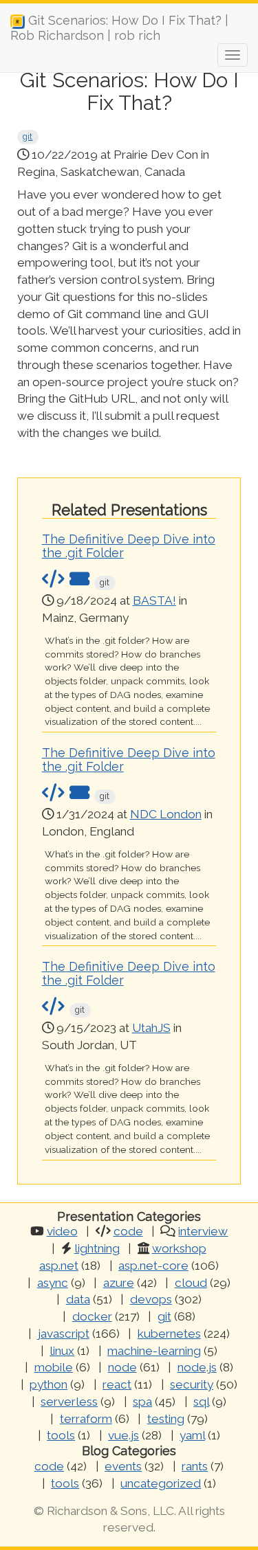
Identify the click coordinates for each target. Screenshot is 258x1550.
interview (203, 1231)
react (117, 1384)
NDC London (166, 814)
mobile (53, 1367)
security (191, 1384)
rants (195, 1466)
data (78, 1299)
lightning (97, 1248)
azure (118, 1283)
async (52, 1283)
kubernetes (169, 1333)
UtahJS (151, 1028)
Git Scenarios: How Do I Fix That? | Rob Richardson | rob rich (119, 25)
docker (92, 1316)
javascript (63, 1333)
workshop (179, 1248)
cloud (191, 1283)
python (48, 1384)
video (62, 1231)
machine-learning (154, 1351)
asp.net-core (153, 1265)
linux (62, 1351)
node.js (197, 1367)
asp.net (58, 1265)
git (27, 137)
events (123, 1466)
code (128, 1231)
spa (142, 1401)
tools (61, 1435)
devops (151, 1299)
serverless (69, 1401)
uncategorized (160, 1483)
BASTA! (154, 600)
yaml (192, 1435)
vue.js (123, 1435)
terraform (86, 1419)
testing (165, 1419)
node (122, 1367)
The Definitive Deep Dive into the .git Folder (128, 546)
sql (201, 1401)
